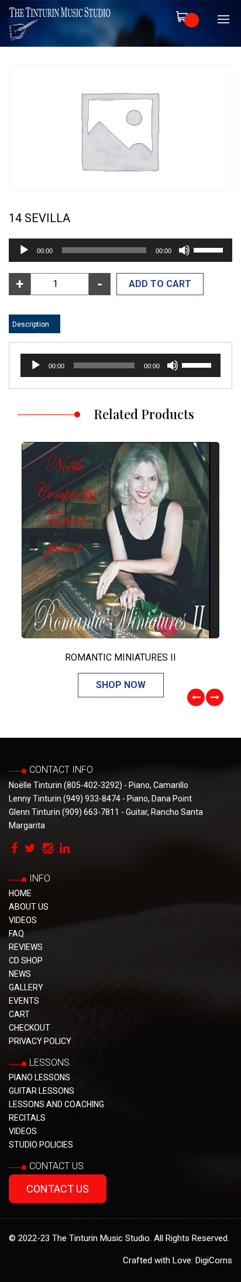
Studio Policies (41, 1144)
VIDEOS (23, 920)
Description (30, 324)
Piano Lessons (39, 1077)
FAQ (16, 933)
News (20, 974)
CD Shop (26, 960)
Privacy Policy (40, 1041)
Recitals (27, 1117)
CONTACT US (57, 1189)
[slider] (210, 249)
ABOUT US (29, 906)
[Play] (24, 250)
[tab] (31, 324)
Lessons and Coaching (56, 1104)
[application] (120, 250)
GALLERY (26, 987)
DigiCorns (213, 1260)
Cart (19, 1014)
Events (24, 1000)
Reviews (26, 947)
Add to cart (160, 283)
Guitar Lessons (41, 1091)
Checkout (29, 1027)
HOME (20, 893)
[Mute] (184, 250)
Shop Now (121, 684)
